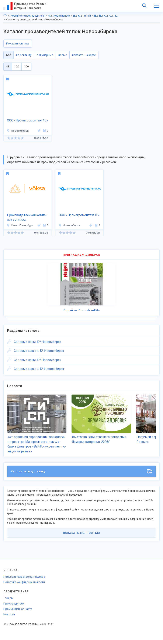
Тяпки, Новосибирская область (116, 15)
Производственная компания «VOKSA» (27, 217)
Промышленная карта (17, 608)
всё (8, 55)
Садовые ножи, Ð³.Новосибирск (37, 342)
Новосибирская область (50, 15)
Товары (8, 598)
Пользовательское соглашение (24, 576)
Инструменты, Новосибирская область (96, 15)
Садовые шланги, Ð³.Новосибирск (39, 351)
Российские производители (28, 15)
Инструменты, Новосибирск (101, 15)
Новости (9, 614)
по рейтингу (24, 55)
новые (62, 55)
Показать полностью (81, 533)
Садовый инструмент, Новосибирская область (106, 15)
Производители (13, 603)
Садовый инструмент (80, 15)
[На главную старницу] (5, 15)
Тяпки (87, 15)
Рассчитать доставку (28, 471)
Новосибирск (61, 15)
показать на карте (84, 55)
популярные (45, 55)
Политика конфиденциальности (24, 582)
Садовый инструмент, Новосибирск (111, 15)
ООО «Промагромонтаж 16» (27, 120)
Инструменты (75, 15)
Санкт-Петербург (22, 225)
